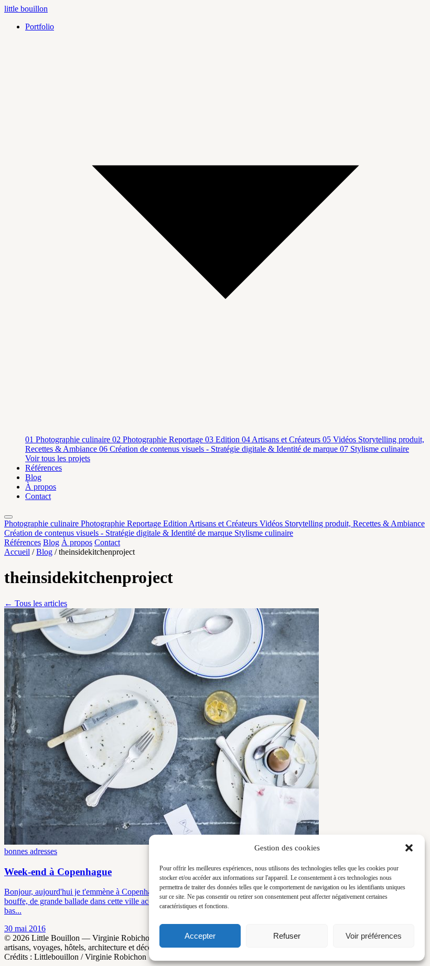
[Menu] (8, 516)
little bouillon (26, 8)
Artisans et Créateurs (282, 439)
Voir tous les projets (57, 458)
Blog (33, 477)
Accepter (200, 935)
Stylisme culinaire (374, 448)
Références (43, 467)
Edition (223, 439)
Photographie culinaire (68, 439)
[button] (409, 848)
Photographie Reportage (158, 439)
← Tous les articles (35, 603)
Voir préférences (374, 935)
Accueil (17, 551)
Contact (38, 496)
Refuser (286, 935)
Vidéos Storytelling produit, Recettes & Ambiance (342, 523)
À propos (40, 486)
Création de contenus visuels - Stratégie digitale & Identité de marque (219, 448)
